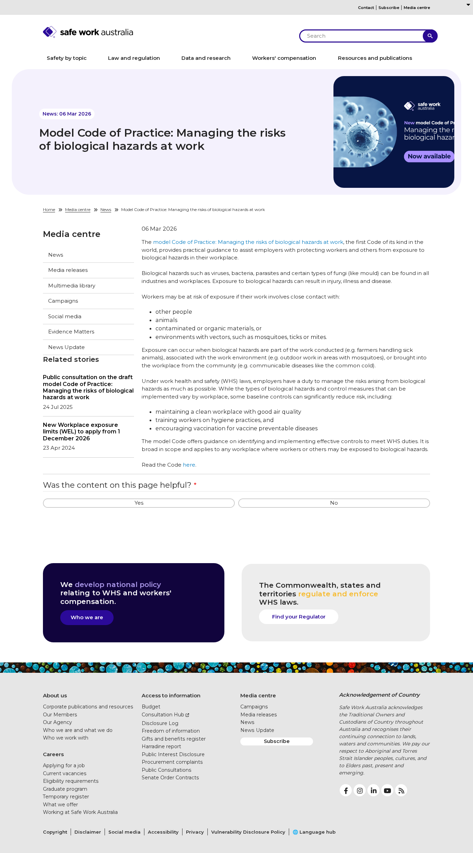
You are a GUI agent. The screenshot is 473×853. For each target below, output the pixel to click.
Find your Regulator (298, 616)
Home (49, 209)
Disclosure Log (160, 723)
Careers (53, 754)
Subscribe (388, 7)
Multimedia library (71, 285)
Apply (430, 36)
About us (55, 695)
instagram (360, 790)
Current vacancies (65, 773)
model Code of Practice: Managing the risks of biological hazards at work (248, 242)
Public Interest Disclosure (173, 754)
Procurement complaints (172, 762)
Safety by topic (67, 58)
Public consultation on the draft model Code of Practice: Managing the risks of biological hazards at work (88, 387)
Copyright (55, 832)
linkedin (373, 790)
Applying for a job (64, 765)
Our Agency (57, 722)
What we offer (60, 804)
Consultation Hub (163, 715)
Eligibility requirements (71, 781)
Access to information (171, 695)
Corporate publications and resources (88, 707)
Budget (151, 707)
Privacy (195, 832)
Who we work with (65, 738)
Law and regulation (134, 58)
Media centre (417, 7)
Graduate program (65, 789)
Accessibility (163, 832)
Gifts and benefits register (174, 739)
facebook (346, 790)
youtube (387, 790)
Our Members (60, 715)
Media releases (68, 270)
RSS (401, 790)
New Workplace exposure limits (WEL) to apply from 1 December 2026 (81, 431)
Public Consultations (166, 770)
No (334, 502)
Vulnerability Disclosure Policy (248, 832)
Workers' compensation (284, 58)
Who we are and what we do (78, 730)
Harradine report (161, 746)
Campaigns (63, 300)
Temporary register (66, 797)
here (189, 464)
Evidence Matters (71, 331)
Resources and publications (375, 58)
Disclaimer (87, 832)
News (105, 209)
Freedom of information (171, 731)
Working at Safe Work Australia (80, 812)
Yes (139, 502)
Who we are (87, 617)
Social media (64, 316)
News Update (66, 347)
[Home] (167, 32)
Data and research (206, 58)
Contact (366, 7)
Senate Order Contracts (170, 777)
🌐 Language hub (314, 832)
